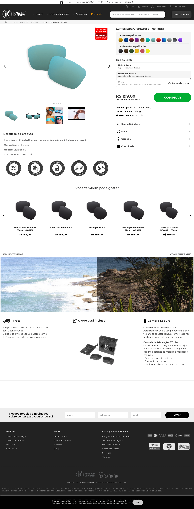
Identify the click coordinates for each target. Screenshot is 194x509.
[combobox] (137, 14)
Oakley (35, 22)
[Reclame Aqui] (184, 450)
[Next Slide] (190, 216)
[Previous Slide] (3, 216)
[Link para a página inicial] (6, 22)
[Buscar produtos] (161, 14)
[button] (180, 14)
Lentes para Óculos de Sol (19, 22)
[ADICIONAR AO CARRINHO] (172, 97)
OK (137, 502)
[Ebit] (169, 450)
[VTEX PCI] (154, 450)
